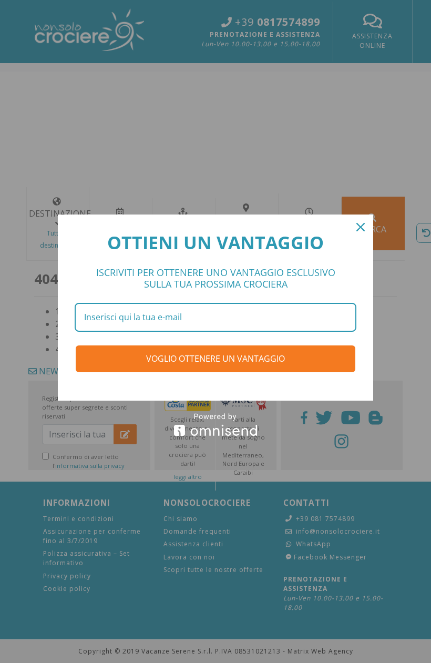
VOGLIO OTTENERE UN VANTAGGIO (215, 358)
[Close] (360, 227)
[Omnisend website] (215, 424)
